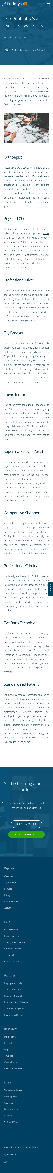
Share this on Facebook (10, 37)
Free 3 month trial (12, 901)
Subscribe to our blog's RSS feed (25, 37)
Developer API (10, 1036)
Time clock (9, 1055)
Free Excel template (13, 1068)
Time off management (14, 1008)
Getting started (11, 929)
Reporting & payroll (13, 995)
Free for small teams (13, 1014)
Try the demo (10, 882)
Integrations (9, 1043)
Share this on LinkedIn (15, 37)
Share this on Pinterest (20, 37)
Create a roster (26, 824)
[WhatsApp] (5, 1162)
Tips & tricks (9, 955)
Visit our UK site (11, 1121)
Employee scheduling (14, 983)
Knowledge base (11, 936)
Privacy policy (10, 1096)
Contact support (11, 961)
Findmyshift (9, 1139)
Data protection (11, 1109)
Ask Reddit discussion (29, 78)
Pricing (7, 895)
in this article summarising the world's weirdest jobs (26, 238)
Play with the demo (26, 834)
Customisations (11, 1062)
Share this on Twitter (5, 37)
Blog (6, 1049)
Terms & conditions (13, 1090)
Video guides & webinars (15, 942)
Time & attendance (12, 989)
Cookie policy (10, 1102)
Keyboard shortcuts (13, 948)
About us (8, 907)
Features (8, 888)
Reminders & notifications (16, 1002)
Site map (8, 1115)
